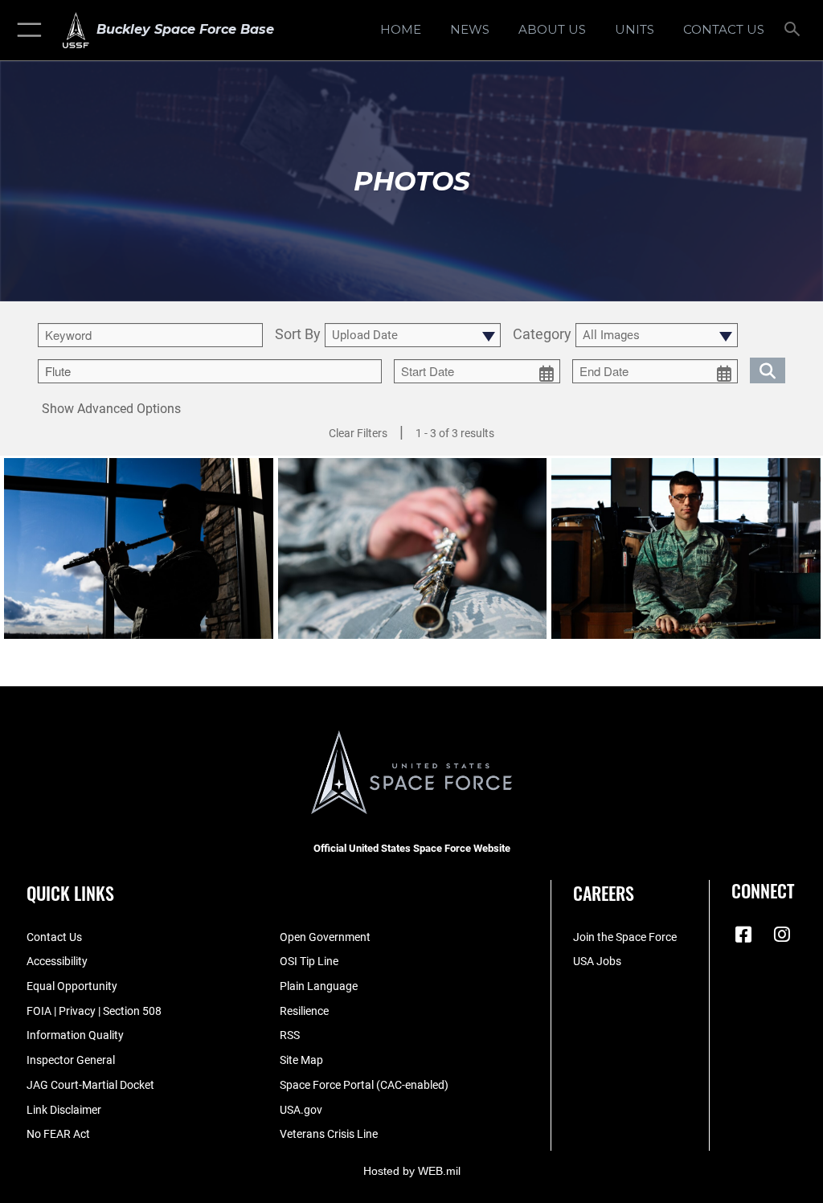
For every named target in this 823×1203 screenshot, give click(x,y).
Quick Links (70, 893)
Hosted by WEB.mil (412, 1170)
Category (542, 334)
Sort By (298, 334)
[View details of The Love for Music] (138, 548)
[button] (26, 30)
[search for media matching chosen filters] (767, 369)
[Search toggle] (795, 30)
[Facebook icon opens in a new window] (743, 935)
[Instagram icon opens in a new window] (782, 935)
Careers (603, 893)
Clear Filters (358, 433)
